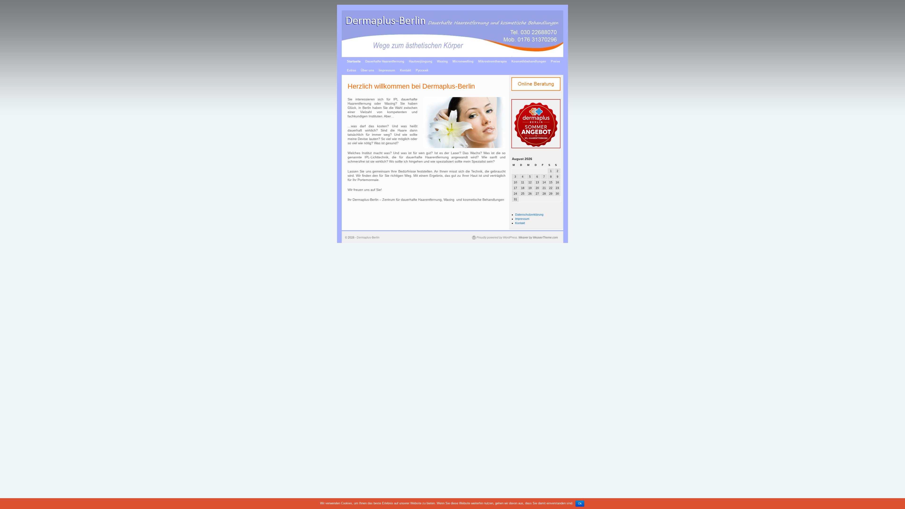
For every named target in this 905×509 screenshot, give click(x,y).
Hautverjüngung (420, 61)
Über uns (367, 70)
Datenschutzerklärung (529, 214)
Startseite (354, 61)
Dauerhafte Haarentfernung (384, 61)
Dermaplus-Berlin (368, 237)
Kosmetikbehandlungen (528, 61)
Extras (351, 70)
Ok (580, 503)
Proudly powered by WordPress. (497, 237)
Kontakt (405, 70)
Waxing (442, 61)
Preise (555, 61)
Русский (422, 70)
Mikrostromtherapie (492, 61)
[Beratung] (523, 84)
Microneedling (462, 61)
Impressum (387, 70)
